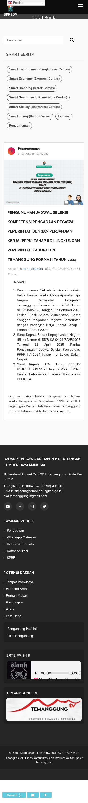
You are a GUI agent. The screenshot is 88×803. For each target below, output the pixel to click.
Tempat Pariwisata (19, 582)
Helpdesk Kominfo (20, 544)
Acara (10, 609)
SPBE (10, 558)
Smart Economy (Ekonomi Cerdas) (34, 78)
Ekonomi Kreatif (17, 589)
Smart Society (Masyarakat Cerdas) (34, 107)
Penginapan (15, 602)
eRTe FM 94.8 (18, 655)
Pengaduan (15, 530)
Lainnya (63, 116)
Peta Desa (13, 616)
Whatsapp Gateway (21, 537)
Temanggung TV (21, 693)
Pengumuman (19, 125)
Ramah (13, 795)
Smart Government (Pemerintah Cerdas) (38, 97)
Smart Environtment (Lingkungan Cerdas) (39, 69)
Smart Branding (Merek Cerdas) (32, 88)
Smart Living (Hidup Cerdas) (29, 116)
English (17, 2)
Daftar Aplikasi (17, 551)
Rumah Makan (17, 595)
